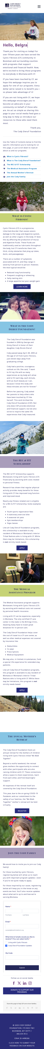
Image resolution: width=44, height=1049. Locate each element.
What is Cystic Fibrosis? (17, 156)
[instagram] (30, 983)
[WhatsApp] (24, 1007)
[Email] (36, 1007)
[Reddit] (15, 1007)
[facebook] (14, 983)
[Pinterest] (32, 1007)
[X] (11, 1007)
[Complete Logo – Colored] (13, 3)
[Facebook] (7, 1007)
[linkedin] (24, 983)
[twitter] (19, 983)
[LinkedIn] (20, 1007)
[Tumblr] (28, 1007)
